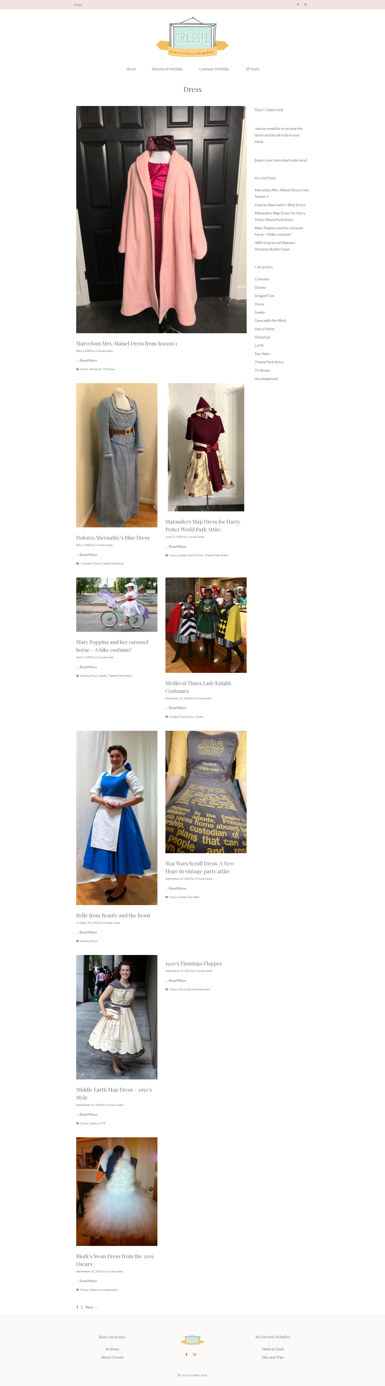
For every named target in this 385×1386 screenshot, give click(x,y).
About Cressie (112, 1357)
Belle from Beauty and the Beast (113, 915)
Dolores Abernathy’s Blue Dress (113, 537)
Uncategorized (200, 989)
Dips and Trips (273, 1357)
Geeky (106, 563)
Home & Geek (273, 1349)
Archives (112, 1349)
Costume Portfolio (214, 69)
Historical (95, 369)
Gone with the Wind (270, 320)
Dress (84, 369)
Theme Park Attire (216, 555)
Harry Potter (195, 555)
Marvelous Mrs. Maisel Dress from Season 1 (126, 343)
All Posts (252, 69)
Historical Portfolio (167, 69)
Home (78, 5)
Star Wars (194, 897)
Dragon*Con (177, 716)
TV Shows (108, 369)
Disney (85, 675)
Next (91, 1307)
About (131, 69)
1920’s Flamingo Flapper (193, 963)
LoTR (101, 1123)
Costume (86, 563)
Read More (88, 360)
